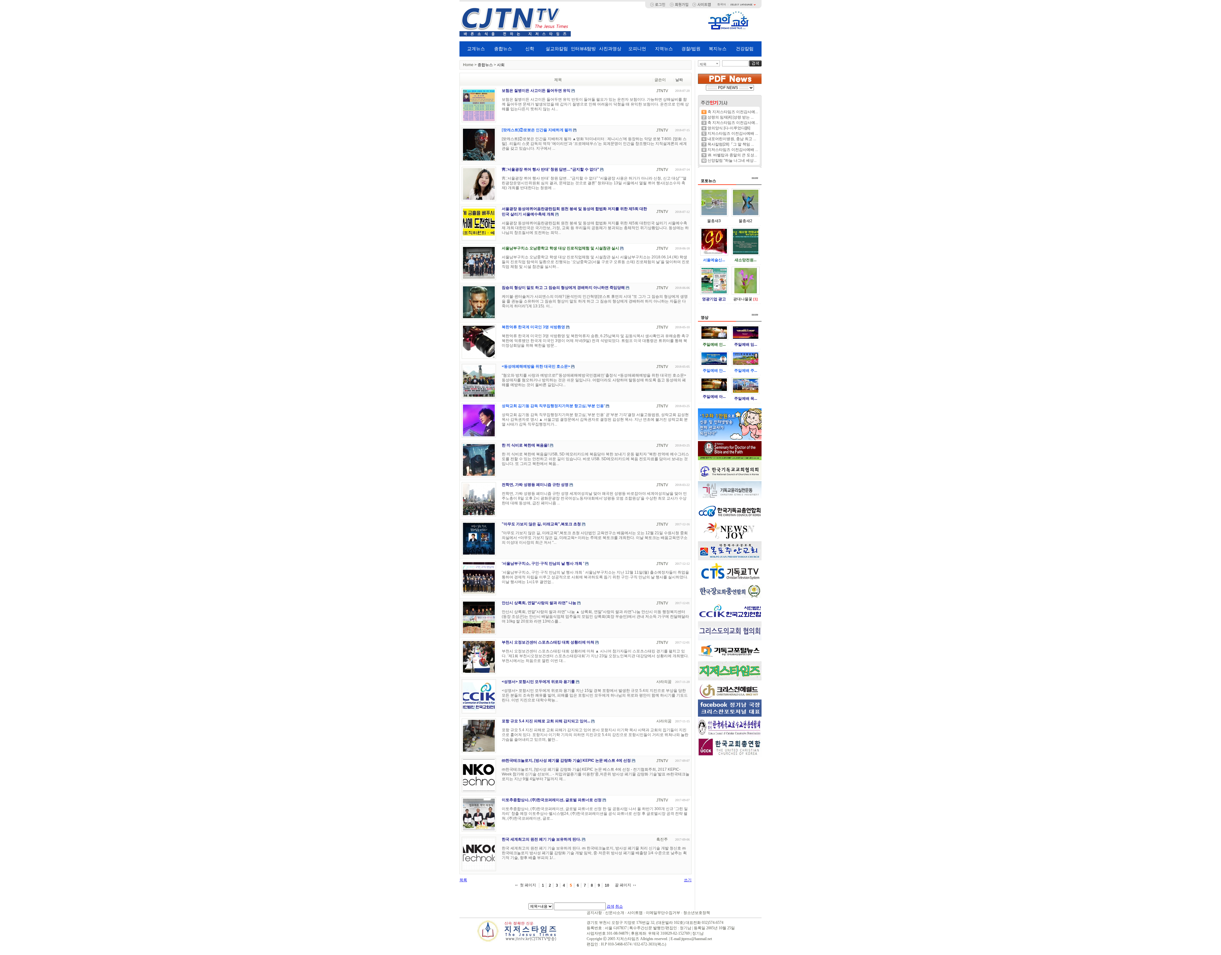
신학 (529, 48)
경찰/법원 (690, 48)
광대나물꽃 (742, 299)
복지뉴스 (718, 48)
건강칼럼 (745, 48)
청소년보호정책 (696, 913)
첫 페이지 (528, 885)
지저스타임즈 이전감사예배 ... (732, 133)
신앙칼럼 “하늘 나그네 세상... (731, 160)
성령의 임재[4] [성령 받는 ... (730, 117)
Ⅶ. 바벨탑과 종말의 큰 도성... (732, 155)
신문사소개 (614, 913)
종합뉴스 (503, 48)
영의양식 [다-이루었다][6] (728, 128)
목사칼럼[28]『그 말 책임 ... (730, 144)
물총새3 (714, 221)
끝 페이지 (623, 885)
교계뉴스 (476, 48)
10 (607, 885)
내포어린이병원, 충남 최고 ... (731, 139)
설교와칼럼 (557, 48)
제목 (703, 64)
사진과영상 (610, 48)
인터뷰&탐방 (583, 48)
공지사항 (594, 913)
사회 (501, 65)
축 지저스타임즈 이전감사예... (732, 112)
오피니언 (637, 48)
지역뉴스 (664, 48)
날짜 (679, 80)
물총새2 (745, 221)
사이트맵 (635, 913)
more (755, 178)
